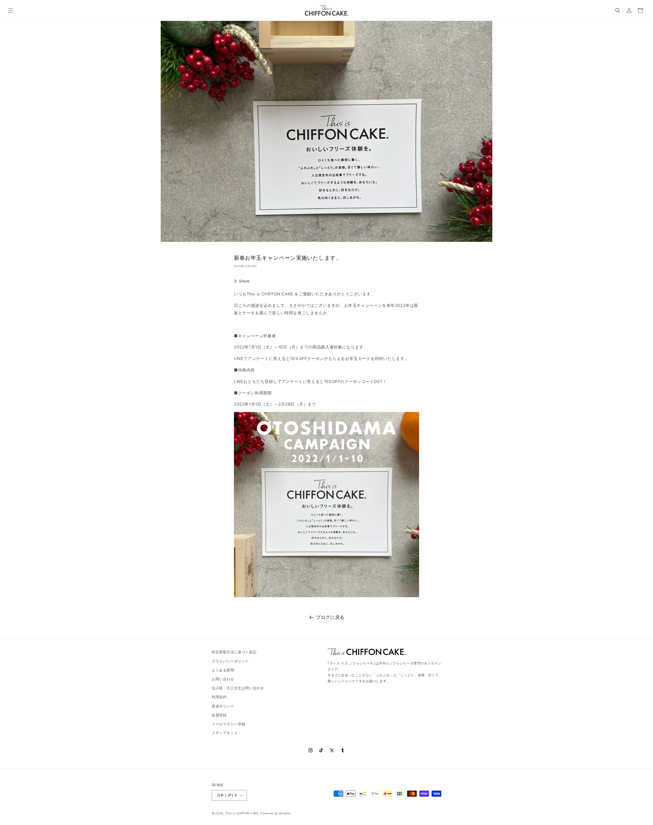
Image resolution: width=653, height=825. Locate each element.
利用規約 (219, 697)
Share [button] (244, 281)
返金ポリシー (223, 706)
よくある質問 (223, 670)
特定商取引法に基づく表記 (234, 652)
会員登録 (219, 715)
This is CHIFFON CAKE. (242, 813)
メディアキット (225, 733)
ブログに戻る (330, 617)
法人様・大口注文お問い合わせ (238, 688)
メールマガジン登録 (228, 724)
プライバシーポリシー (230, 661)
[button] (10, 10)
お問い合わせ (223, 679)
